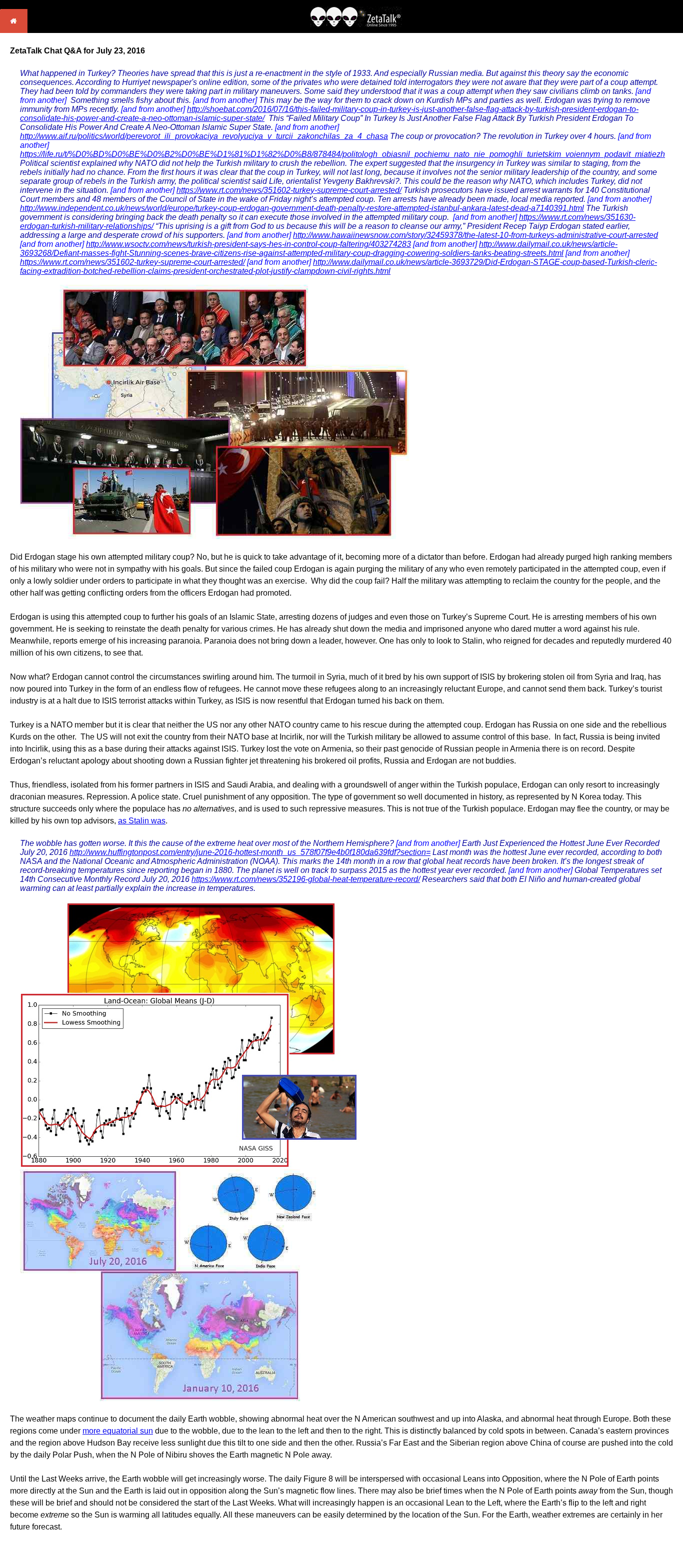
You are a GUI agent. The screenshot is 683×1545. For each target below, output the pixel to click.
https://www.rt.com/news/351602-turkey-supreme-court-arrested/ (289, 190)
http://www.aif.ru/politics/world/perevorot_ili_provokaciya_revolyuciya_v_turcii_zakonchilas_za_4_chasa (204, 136)
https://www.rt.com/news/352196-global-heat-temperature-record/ (306, 879)
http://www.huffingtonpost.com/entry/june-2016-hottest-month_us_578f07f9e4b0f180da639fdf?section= (250, 852)
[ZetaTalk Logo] (356, 24)
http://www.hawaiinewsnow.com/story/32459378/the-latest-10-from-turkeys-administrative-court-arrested (475, 235)
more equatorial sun (117, 1431)
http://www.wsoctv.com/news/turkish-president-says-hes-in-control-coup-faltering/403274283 (248, 244)
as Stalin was (142, 820)
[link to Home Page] (14, 30)
